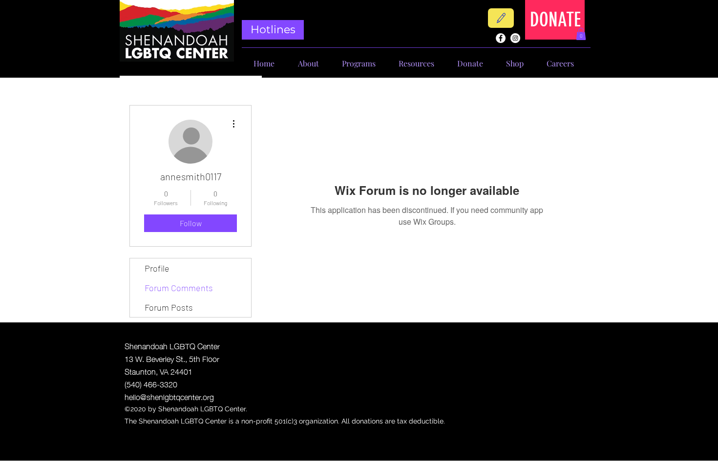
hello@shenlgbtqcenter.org (169, 396)
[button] (581, 34)
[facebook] (501, 38)
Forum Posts (169, 307)
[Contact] (501, 18)
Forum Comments (179, 287)
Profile (157, 268)
